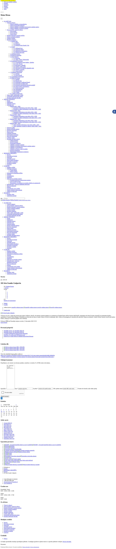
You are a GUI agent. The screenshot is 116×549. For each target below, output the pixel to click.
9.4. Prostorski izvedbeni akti (20, 83)
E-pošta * (35, 388)
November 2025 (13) (9, 435)
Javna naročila (13, 32)
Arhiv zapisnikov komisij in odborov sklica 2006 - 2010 (27, 126)
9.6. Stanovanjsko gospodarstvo (21, 86)
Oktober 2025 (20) (8, 437)
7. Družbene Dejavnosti (16, 72)
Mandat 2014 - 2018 (15, 115)
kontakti (6, 3)
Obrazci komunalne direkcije (17, 25)
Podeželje (9, 177)
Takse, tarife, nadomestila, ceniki (15, 95)
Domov (6, 468)
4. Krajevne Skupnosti (15, 55)
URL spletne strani (57, 388)
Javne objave (13, 34)
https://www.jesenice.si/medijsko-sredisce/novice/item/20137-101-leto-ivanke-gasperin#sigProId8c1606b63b (28, 355)
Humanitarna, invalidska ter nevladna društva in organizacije (25, 183)
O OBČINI (6, 166)
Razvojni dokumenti (12, 136)
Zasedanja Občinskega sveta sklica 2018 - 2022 (25, 112)
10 (1, 411)
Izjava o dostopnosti (34, 547)
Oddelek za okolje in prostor (17, 144)
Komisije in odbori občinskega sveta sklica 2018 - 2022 (27, 113)
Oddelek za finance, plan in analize (19, 149)
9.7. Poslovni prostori (18, 88)
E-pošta (6, 304)
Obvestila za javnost (12, 156)
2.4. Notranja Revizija (18, 52)
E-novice (9, 164)
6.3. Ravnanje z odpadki (19, 65)
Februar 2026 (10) (8, 431)
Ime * (16, 388)
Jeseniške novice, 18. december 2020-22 (14, 332)
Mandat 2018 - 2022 (15, 110)
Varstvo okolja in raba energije (14, 190)
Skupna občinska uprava (13, 129)
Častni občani (13, 170)
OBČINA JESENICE (9, 99)
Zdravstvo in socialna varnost (14, 178)
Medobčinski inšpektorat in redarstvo (19, 151)
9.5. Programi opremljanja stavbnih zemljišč (24, 85)
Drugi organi (10, 132)
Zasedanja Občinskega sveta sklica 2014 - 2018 (25, 116)
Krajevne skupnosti (12, 130)
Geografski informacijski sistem (15, 96)
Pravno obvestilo (26, 547)
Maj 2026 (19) (7, 427)
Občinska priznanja (12, 168)
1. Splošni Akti (14, 41)
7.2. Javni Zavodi (17, 75)
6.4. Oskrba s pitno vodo (19, 66)
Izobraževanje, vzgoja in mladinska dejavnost (18, 184)
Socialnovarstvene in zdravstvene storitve (20, 180)
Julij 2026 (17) (7, 424)
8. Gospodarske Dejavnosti (17, 76)
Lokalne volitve (11, 137)
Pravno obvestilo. (67, 541)
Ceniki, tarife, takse (8, 513)
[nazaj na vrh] (2, 398)
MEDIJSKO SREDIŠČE (10, 153)
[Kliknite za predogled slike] (7, 313)
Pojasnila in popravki (12, 161)
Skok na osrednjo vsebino (10, 2)
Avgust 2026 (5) (8, 423)
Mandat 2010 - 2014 (15, 119)
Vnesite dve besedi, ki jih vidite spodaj (87, 388)
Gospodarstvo (10, 176)
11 (4, 411)
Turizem (9, 174)
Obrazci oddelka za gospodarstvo (18, 24)
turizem (5, 6)
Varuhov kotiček (11, 38)
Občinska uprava (11, 103)
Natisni (5, 303)
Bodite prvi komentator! (10, 300)
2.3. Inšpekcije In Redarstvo (20, 51)
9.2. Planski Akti (17, 81)
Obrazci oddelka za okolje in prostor (19, 28)
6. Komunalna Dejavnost (16, 61)
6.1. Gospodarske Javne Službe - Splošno (23, 62)
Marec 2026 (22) (8, 430)
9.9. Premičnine (17, 90)
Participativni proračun (12, 134)
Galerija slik (7, 310)
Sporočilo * (3, 388)
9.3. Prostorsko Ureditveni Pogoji (21, 82)
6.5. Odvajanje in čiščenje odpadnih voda (23, 68)
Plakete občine (13, 171)
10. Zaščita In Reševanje (16, 93)
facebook (6, 4)
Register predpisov (11, 39)
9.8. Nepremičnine (17, 89)
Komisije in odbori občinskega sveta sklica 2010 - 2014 (27, 122)
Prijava (5, 538)
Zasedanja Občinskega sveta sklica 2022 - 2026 (25, 108)
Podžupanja (10, 102)
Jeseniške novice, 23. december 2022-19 (14, 330)
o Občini (6, 7)
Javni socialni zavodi (15, 181)
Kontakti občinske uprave (13, 139)
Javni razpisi (13, 31)
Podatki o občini (11, 167)
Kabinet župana (14, 142)
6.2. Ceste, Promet (17, 64)
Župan (8, 100)
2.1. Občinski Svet (17, 48)
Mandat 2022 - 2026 (15, 106)
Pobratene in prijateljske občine (14, 173)
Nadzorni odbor (11, 127)
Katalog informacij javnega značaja (15, 35)
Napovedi (9, 157)
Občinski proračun (11, 133)
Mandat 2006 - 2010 (15, 123)
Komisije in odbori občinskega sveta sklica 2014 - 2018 (27, 117)
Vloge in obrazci (11, 22)
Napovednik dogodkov (12, 160)
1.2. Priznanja (16, 44)
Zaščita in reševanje (12, 191)
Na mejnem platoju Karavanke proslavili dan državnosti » (40, 357)
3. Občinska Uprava (15, 54)
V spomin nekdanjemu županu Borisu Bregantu (16, 333)
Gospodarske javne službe (13, 188)
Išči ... (2, 198)
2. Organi (12, 47)
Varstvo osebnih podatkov (13, 37)
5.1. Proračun (16, 58)
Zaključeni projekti (11, 195)
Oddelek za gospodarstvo (16, 147)
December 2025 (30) (9, 434)
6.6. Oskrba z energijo (18, 69)
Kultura (9, 187)
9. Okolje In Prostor (15, 78)
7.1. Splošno (16, 73)
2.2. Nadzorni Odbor (18, 49)
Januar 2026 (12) (8, 433)
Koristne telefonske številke (14, 98)
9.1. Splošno (16, 79)
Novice (9, 154)
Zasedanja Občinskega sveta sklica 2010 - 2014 (25, 120)
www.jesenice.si (8, 483)
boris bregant (4, 322)
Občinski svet (10, 105)
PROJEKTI (7, 193)
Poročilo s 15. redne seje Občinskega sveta (14, 335)
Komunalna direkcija (15, 143)
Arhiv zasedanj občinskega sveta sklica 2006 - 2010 (26, 125)
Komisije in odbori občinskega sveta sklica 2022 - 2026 (27, 109)
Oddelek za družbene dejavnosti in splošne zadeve (22, 146)
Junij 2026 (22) (7, 426)
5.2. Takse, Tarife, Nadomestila (21, 59)
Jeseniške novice (11, 159)
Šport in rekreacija (11, 186)
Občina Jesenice (14, 140)
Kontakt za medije (11, 163)
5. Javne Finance (14, 56)
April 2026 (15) (8, 428)
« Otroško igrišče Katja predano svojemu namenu (13, 357)
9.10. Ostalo (16, 92)
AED (5, 9)
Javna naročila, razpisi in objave (15, 29)
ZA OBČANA (7, 21)
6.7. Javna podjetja (18, 71)
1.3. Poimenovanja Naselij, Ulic (21, 45)
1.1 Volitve (16, 42)
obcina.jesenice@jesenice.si (11, 482)
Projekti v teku (10, 194)
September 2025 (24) (9, 438)
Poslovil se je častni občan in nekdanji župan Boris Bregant (18, 336)
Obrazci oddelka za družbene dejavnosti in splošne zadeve (24, 27)
